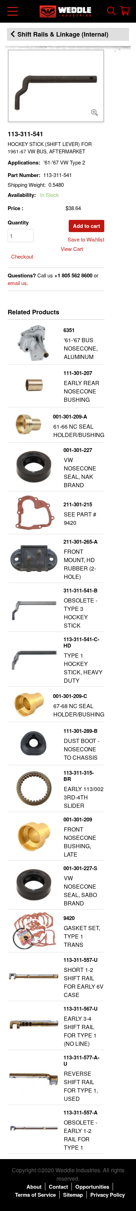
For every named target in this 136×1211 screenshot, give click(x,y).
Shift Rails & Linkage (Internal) (62, 34)
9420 (69, 918)
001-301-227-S (80, 868)
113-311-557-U (80, 960)
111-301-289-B (80, 731)
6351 (69, 330)
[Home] (65, 11)
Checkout (22, 256)
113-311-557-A (80, 1112)
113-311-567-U (80, 1008)
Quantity (18, 222)
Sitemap (73, 1194)
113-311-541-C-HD (81, 642)
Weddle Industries (77, 1170)
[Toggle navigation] (13, 11)
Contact (58, 1186)
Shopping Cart (124, 11)
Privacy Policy (107, 1194)
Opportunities (92, 1186)
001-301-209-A (70, 416)
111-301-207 (77, 373)
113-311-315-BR (78, 776)
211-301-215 (77, 504)
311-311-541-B (80, 590)
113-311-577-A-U (81, 1060)
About (34, 1186)
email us (17, 282)
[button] (56, 85)
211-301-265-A (80, 541)
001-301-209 (77, 819)
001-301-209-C (70, 696)
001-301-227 (77, 450)
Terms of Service (35, 1194)
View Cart (72, 248)
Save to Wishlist (86, 239)
